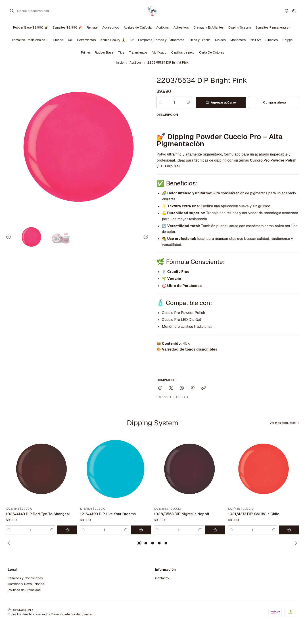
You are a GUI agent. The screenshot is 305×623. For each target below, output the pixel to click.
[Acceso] (287, 10)
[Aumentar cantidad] (188, 102)
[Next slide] (145, 237)
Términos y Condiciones (25, 578)
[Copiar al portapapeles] (203, 388)
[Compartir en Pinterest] (192, 388)
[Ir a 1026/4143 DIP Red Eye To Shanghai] (41, 469)
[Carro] (294, 11)
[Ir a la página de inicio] (152, 11)
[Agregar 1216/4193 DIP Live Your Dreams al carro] (141, 529)
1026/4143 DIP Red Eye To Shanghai (38, 513)
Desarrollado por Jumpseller (71, 614)
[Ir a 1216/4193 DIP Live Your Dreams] (115, 469)
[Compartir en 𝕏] (171, 388)
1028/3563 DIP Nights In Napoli (181, 513)
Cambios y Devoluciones (26, 584)
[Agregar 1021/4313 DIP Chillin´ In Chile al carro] (289, 529)
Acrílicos (136, 62)
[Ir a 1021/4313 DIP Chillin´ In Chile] (263, 469)
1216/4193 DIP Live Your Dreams (108, 513)
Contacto (162, 578)
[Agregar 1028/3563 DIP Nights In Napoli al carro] (215, 529)
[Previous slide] (9, 237)
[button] (139, 543)
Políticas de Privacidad (24, 590)
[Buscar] (11, 10)
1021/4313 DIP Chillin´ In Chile (253, 513)
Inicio (120, 62)
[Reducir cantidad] (160, 102)
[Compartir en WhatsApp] (182, 388)
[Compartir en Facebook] (160, 388)
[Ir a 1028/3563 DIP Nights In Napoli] (189, 469)
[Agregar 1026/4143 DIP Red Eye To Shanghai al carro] (67, 529)
